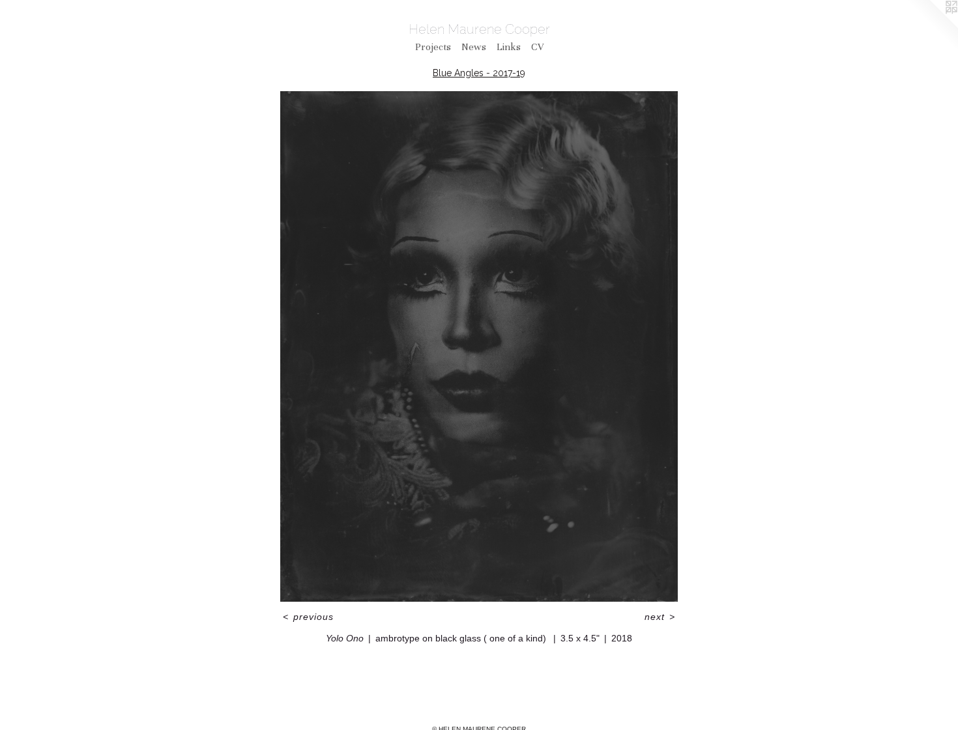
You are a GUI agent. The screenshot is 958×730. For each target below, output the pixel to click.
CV (537, 47)
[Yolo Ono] (479, 346)
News (473, 47)
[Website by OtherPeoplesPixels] (932, 26)
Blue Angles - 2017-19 (479, 73)
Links (509, 47)
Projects (433, 47)
